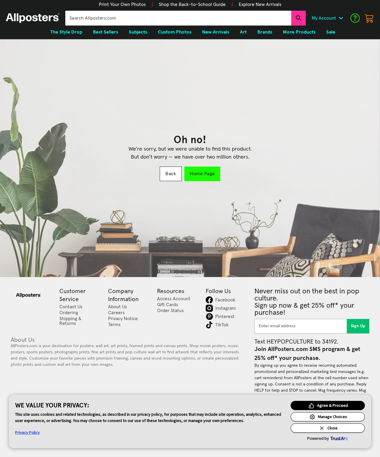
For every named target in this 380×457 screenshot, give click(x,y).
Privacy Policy (27, 432)
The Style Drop (66, 32)
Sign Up (358, 326)
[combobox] (178, 18)
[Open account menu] (341, 18)
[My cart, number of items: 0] (369, 18)
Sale (330, 32)
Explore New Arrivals (260, 4)
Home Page (202, 173)
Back (170, 173)
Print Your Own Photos (122, 4)
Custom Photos (174, 32)
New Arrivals (215, 32)
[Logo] (32, 18)
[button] (122, 4)
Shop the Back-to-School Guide (192, 4)
